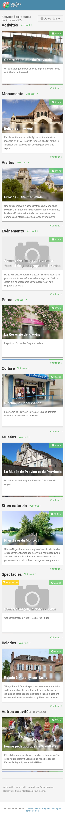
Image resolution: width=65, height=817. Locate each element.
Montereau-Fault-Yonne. (34, 791)
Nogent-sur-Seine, (37, 787)
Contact (29, 808)
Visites (8, 162)
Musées (9, 437)
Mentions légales (42, 808)
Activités (10, 25)
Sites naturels (14, 505)
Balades (9, 643)
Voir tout (26, 25)
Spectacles (12, 574)
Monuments (12, 93)
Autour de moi (50, 18)
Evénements (13, 231)
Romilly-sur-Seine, (12, 791)
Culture (8, 368)
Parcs (7, 299)
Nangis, (50, 787)
